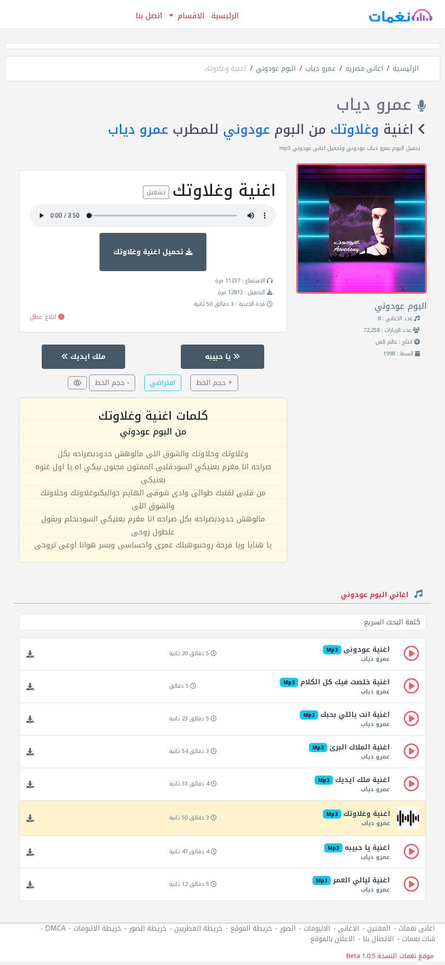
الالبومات (317, 928)
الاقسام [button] (189, 15)
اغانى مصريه (364, 68)
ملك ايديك (87, 356)
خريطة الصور (147, 928)
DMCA (55, 928)
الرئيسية (225, 15)
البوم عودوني (276, 68)
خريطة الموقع (251, 928)
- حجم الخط (112, 382)
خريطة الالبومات (97, 928)
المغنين (379, 928)
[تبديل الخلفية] (77, 382)
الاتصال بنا (378, 938)
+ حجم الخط (214, 382)
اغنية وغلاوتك (225, 68)
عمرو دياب (321, 68)
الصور (288, 928)
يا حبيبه (219, 356)
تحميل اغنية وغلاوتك (149, 252)
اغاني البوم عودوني (376, 595)
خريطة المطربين (198, 928)
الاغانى (348, 928)
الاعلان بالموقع (332, 938)
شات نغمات (418, 938)
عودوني (246, 129)
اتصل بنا (149, 15)
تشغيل (156, 192)
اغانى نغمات (417, 928)
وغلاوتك (354, 129)
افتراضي (163, 382)
